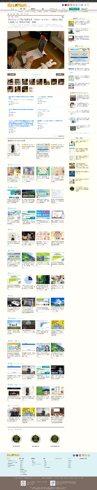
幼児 (11, 229)
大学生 (46, 11)
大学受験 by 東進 (74, 8)
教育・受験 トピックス (18, 341)
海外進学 (33, 462)
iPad (11, 296)
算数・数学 (13, 187)
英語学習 (13, 208)
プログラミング (53, 8)
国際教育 (33, 8)
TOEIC (45, 462)
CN (88, 5)
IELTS (45, 465)
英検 (45, 460)
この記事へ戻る (36, 75)
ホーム (12, 8)
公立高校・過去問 (63, 11)
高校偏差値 (53, 11)
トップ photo (14, 406)
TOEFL (45, 464)
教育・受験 (22, 8)
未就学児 (21, 11)
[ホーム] (8, 14)
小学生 (27, 11)
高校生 (40, 11)
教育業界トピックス (17, 318)
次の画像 (59, 74)
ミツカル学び (74, 11)
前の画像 (12, 74)
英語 (43, 8)
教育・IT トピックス (17, 363)
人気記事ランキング (12, 460)
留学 (33, 460)
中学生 (33, 11)
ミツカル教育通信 (84, 11)
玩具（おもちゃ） (16, 165)
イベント (64, 8)
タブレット (14, 273)
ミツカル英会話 (47, 467)
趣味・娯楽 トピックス (18, 384)
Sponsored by (55, 136)
